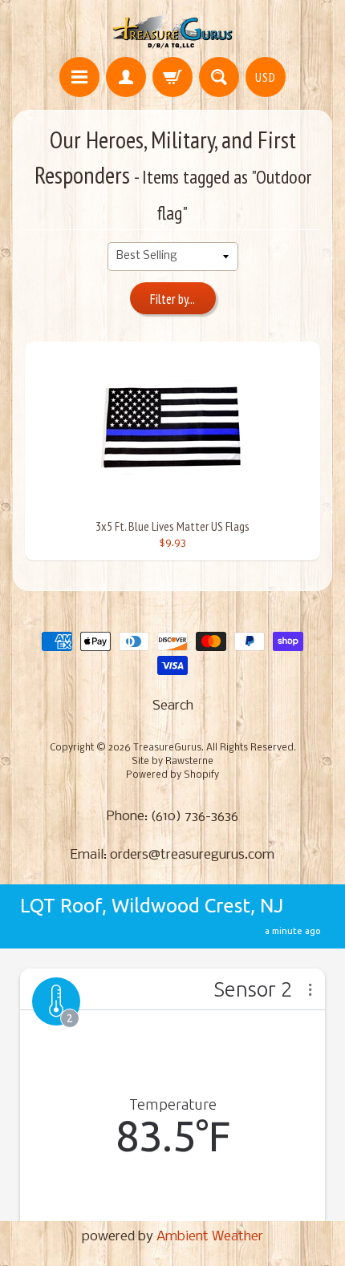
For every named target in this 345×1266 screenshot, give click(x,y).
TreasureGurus (167, 748)
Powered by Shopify (172, 775)
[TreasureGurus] (173, 31)
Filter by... (172, 299)
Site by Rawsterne (172, 761)
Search (172, 706)
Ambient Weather (209, 1236)
